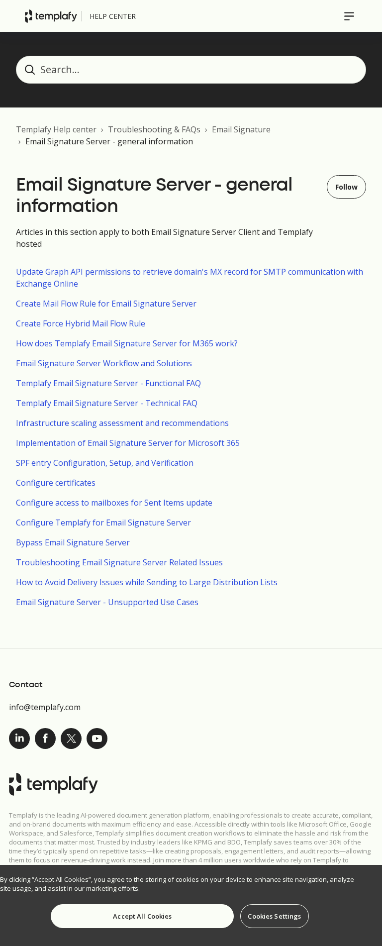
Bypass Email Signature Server (73, 542)
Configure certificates (56, 482)
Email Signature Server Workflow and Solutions (104, 363)
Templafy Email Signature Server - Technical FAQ (106, 403)
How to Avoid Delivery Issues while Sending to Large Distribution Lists (147, 582)
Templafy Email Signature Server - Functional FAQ (108, 383)
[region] (191, 905)
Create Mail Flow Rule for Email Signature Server (106, 303)
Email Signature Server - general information (109, 141)
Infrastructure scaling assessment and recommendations (122, 423)
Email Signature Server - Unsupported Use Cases (107, 602)
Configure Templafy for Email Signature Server (103, 522)
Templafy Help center (56, 129)
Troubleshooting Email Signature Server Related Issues (119, 562)
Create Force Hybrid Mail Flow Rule (80, 323)
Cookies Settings (274, 916)
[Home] (51, 16)
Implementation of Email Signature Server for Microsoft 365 (128, 442)
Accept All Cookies (142, 916)
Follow (346, 187)
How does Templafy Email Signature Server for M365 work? (127, 343)
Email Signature (241, 129)
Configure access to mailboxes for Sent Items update (114, 502)
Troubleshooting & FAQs (154, 129)
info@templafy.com (45, 707)
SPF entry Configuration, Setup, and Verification (104, 462)
